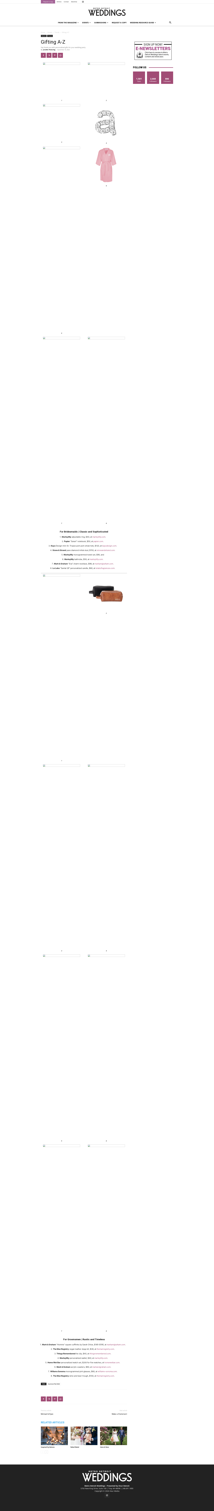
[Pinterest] (54, 55)
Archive (59, 2)
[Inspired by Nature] (54, 1436)
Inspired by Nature (47, 1447)
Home (43, 32)
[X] (49, 55)
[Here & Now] (113, 1436)
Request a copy (48, 2)
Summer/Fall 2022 (54, 1384)
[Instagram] (83, 1)
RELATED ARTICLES (52, 1422)
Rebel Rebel (74, 1447)
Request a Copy (119, 22)
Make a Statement (119, 1414)
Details (49, 32)
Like (139, 72)
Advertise (74, 2)
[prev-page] (42, 1452)
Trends (57, 32)
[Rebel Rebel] (83, 1436)
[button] (170, 23)
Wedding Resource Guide (142, 22)
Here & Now (104, 1447)
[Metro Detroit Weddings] (107, 12)
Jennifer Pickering (49, 50)
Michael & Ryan (47, 1414)
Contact (66, 2)
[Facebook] (43, 55)
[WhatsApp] (60, 55)
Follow (153, 72)
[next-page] (46, 1452)
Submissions (100, 22)
